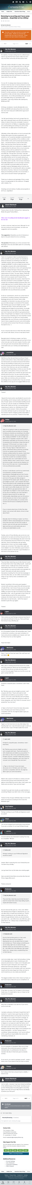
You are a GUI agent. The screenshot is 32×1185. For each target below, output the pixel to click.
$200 (25, 1150)
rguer (7, 611)
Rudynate (8, 889)
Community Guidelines (11, 1164)
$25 (10, 1150)
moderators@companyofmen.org (14, 1137)
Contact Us (20, 1175)
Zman (7, 819)
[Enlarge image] (8, 655)
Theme (6, 1175)
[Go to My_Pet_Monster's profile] (2, 50)
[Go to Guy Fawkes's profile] (2, 807)
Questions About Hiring (14, 26)
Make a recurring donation (16, 1153)
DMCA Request (10, 1166)
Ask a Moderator (10, 1163)
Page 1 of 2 (16, 43)
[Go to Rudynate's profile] (2, 890)
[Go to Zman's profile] (2, 819)
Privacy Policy (13, 1175)
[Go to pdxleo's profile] (2, 832)
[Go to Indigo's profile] (2, 420)
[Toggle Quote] (3, 426)
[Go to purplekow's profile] (2, 353)
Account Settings (10, 1161)
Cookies (26, 1175)
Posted (10, 51)
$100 (20, 1150)
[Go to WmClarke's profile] (2, 648)
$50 (15, 1150)
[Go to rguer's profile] (2, 612)
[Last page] (30, 44)
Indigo (7, 419)
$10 (6, 1150)
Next (26, 43)
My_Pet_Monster (6, 25)
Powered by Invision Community (16, 1178)
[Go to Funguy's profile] (2, 1067)
